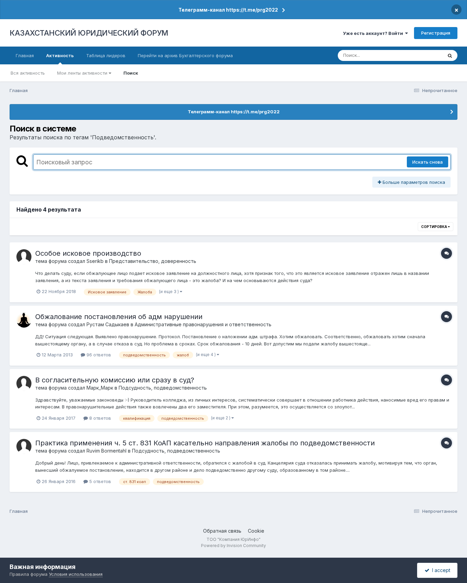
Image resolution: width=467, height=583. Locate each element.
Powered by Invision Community (233, 545)
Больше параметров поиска (413, 182)
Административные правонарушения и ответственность (203, 324)
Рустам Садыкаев (107, 324)
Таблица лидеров (105, 55)
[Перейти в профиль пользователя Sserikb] (23, 256)
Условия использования (76, 574)
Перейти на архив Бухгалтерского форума (185, 55)
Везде (427, 55)
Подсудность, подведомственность (163, 388)
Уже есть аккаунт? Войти (374, 33)
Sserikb (95, 261)
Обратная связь (222, 531)
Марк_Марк (99, 388)
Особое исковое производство (88, 253)
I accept (439, 570)
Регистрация (435, 33)
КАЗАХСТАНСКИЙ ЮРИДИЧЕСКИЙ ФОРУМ (89, 32)
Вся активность (28, 73)
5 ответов (99, 481)
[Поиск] (449, 55)
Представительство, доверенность (152, 261)
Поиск (130, 73)
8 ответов (99, 418)
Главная (25, 55)
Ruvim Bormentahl (106, 451)
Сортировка (434, 227)
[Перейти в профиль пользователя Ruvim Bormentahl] (23, 446)
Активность (60, 55)
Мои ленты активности (83, 73)
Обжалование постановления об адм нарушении (118, 317)
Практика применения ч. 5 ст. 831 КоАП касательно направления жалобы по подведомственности (205, 443)
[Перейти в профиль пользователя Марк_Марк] (23, 383)
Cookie (256, 531)
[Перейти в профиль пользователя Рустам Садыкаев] (23, 320)
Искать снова (427, 162)
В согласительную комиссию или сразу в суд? (114, 380)
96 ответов (98, 354)
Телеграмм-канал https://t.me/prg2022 (228, 10)
